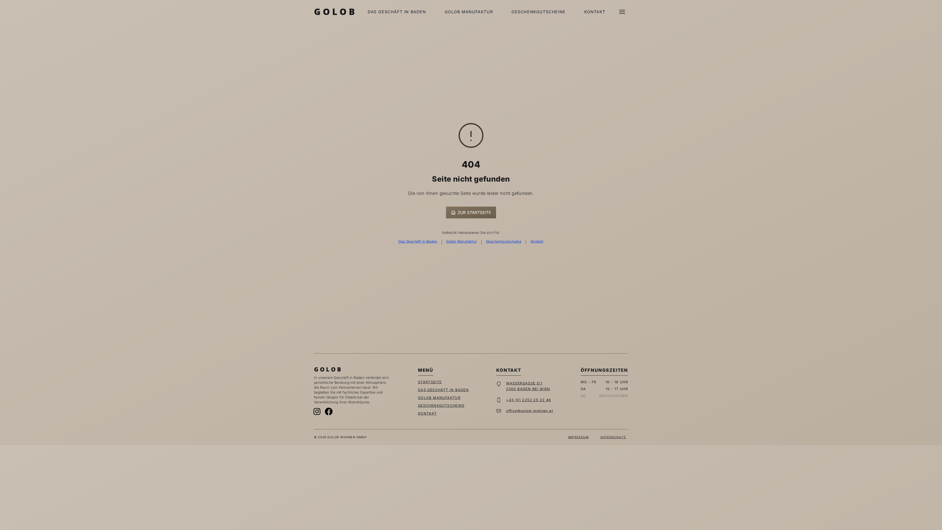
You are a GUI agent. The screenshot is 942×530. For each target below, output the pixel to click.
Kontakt (594, 11)
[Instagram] (317, 411)
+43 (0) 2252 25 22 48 (528, 400)
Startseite (430, 382)
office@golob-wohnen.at (529, 411)
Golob (335, 12)
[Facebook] (329, 411)
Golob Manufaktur (469, 11)
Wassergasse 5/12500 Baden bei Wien (528, 386)
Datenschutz (613, 437)
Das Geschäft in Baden (397, 11)
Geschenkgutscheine (538, 11)
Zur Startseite (474, 212)
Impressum (578, 437)
